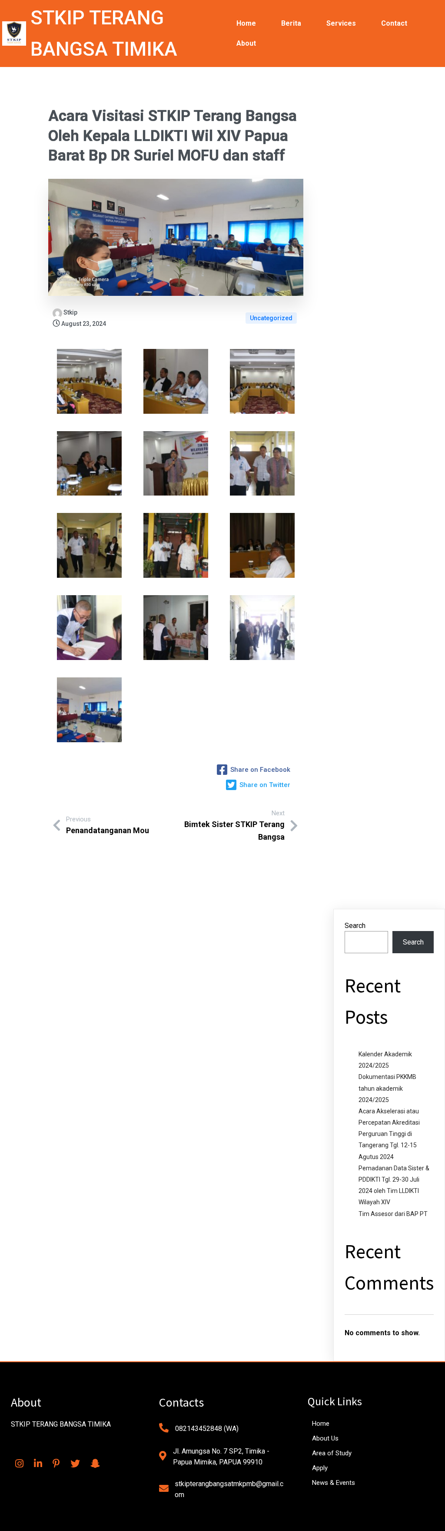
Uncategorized (271, 318)
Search (355, 925)
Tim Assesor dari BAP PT (393, 1213)
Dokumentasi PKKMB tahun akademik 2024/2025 (387, 1088)
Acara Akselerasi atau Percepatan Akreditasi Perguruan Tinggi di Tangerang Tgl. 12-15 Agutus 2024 (389, 1134)
